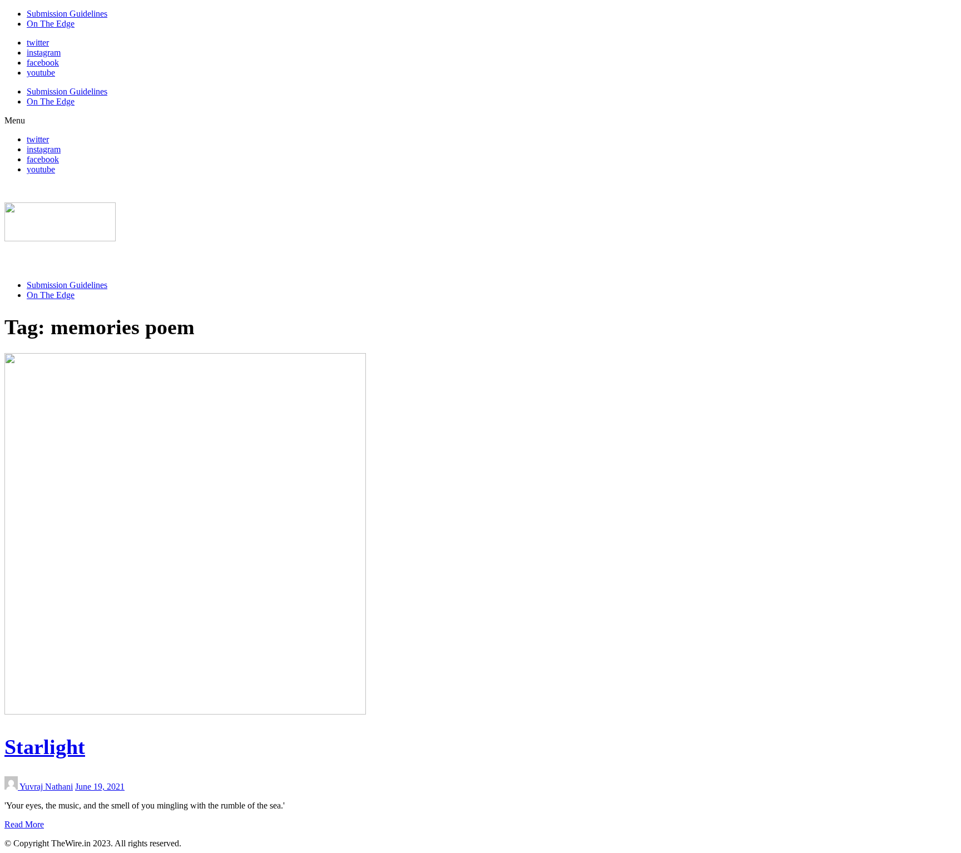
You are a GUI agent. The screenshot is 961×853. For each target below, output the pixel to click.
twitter (38, 42)
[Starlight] (185, 711)
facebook (43, 62)
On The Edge (51, 23)
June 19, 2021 (100, 786)
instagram (44, 52)
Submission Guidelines (67, 13)
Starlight (44, 746)
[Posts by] (11, 786)
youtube (41, 72)
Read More (24, 824)
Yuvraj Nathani (46, 786)
